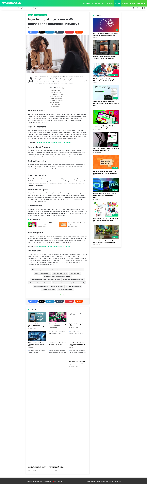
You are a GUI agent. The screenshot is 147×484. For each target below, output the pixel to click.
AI (92, 3)
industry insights (35, 283)
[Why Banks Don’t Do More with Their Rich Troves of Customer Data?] (78, 355)
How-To (117, 3)
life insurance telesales (65, 289)
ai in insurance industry (43, 273)
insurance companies (41, 286)
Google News (36, 8)
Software (125, 3)
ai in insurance (78, 270)
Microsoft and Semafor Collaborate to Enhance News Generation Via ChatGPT (105, 195)
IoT (103, 3)
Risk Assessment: (56, 92)
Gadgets (110, 3)
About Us (8, 8)
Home (3, 8)
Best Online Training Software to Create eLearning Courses (52, 246)
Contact (15, 8)
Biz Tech (97, 3)
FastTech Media (58, 481)
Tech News (85, 3)
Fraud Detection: (55, 90)
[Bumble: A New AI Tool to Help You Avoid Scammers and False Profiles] (63, 224)
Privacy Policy (21, 8)
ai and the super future (39, 270)
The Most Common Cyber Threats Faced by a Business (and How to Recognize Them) (37, 467)
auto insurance (75, 273)
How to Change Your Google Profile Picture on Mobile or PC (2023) (77, 344)
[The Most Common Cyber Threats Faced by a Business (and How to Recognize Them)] (37, 407)
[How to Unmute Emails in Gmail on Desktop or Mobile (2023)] (58, 336)
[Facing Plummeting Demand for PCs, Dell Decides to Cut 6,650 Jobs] (58, 407)
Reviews (139, 3)
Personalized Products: (57, 94)
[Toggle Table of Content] (63, 88)
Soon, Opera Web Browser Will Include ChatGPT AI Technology (53, 142)
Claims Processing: (56, 96)
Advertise (29, 8)
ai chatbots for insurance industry (60, 270)
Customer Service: (56, 98)
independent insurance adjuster (73, 279)
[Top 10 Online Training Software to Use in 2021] (78, 317)
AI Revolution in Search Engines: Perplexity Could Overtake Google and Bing (106, 103)
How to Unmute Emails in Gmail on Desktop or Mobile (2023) (57, 343)
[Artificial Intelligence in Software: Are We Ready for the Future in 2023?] (37, 336)
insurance (47, 283)
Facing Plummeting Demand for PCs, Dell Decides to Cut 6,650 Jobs (57, 467)
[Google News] (61, 295)
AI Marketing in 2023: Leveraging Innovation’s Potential (57, 324)
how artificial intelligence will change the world (46, 279)
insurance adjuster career (62, 283)
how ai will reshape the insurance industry (58, 276)
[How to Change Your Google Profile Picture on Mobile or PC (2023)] (78, 336)
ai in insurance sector (60, 273)
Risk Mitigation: (55, 104)
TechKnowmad (32, 28)
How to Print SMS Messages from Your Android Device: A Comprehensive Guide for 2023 (36, 325)
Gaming (132, 3)
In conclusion (55, 106)
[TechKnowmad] (11, 3)
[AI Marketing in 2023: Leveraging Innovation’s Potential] (58, 317)
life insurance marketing (73, 286)
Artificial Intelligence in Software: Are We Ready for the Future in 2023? (36, 344)
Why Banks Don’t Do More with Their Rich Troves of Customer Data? (77, 363)
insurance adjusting (79, 283)
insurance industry (57, 286)
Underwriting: (55, 102)
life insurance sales (49, 289)
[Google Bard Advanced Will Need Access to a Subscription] (32, 224)
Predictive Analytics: (57, 100)
